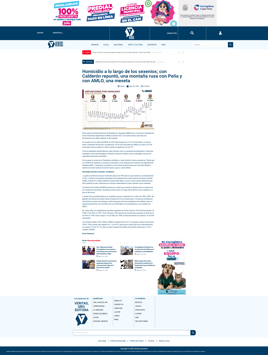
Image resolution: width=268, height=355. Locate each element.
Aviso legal (102, 341)
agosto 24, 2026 (141, 254)
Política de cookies (137, 341)
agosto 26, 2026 (103, 256)
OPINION (95, 45)
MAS (163, 45)
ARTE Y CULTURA (135, 45)
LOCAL (106, 45)
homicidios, (114, 163)
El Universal (89, 234)
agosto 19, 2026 (141, 270)
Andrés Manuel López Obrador (108, 151)
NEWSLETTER (172, 33)
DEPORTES (152, 45)
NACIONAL (118, 45)
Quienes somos (164, 341)
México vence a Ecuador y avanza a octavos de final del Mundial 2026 (118, 62)
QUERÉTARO (57, 33)
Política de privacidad (118, 341)
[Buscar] (230, 44)
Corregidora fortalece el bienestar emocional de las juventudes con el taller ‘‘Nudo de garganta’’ (123, 52)
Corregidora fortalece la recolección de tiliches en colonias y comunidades (144, 249)
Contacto (151, 341)
